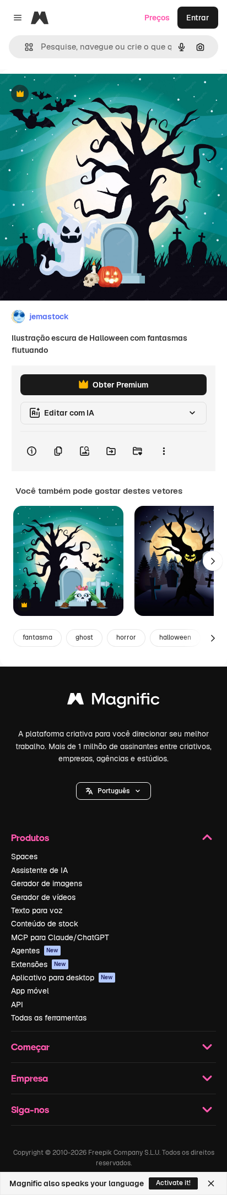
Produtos (30, 837)
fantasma (37, 637)
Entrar (197, 18)
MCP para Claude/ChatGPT (60, 937)
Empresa (29, 1078)
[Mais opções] (164, 451)
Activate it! (173, 1182)
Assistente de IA (39, 870)
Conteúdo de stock (44, 924)
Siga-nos (30, 1109)
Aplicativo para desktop (62, 978)
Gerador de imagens (46, 883)
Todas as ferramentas (49, 1018)
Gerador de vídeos (43, 897)
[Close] (211, 1183)
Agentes (34, 951)
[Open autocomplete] (24, 47)
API (17, 1005)
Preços (157, 18)
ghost (84, 637)
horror (126, 637)
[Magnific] (113, 701)
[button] (113, 791)
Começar (30, 1046)
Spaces (24, 856)
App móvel (30, 991)
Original (70, 94)
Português (113, 791)
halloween (175, 637)
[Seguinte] (213, 561)
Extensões (38, 964)
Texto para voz (37, 910)
